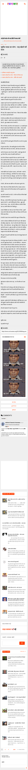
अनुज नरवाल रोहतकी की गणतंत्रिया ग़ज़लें (16, 512)
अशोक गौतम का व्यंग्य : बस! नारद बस (15, 587)
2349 (14, 749)
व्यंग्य (5, 44)
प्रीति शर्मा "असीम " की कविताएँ (14, 737)
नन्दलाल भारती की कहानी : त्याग (14, 574)
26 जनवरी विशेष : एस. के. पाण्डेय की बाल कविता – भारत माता (13, 523)
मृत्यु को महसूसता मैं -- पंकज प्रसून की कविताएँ (16, 697)
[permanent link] (4, 58)
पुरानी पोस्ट (14, 406)
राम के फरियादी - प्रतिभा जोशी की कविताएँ (16, 710)
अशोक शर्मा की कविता (12, 548)
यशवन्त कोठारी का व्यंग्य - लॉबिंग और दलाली (12, 77)
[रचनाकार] (12, 4)
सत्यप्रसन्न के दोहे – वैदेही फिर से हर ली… (16, 611)
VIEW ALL (22, 651)
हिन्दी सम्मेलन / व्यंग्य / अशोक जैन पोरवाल (13, 379)
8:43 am (21, 422)
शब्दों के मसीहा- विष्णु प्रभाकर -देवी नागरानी (16, 671)
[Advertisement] (14, 21)
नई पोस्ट (14, 402)
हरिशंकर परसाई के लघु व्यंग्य (8, 72)
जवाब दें (6, 426)
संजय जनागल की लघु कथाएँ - (13, 561)
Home (2, 44)
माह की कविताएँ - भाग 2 (12, 684)
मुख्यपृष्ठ (14, 409)
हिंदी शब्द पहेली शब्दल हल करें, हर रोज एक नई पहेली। (13, 41)
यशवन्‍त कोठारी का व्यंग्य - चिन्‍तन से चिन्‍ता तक (12, 75)
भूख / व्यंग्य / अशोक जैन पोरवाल (11, 393)
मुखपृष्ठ (3, 762)
